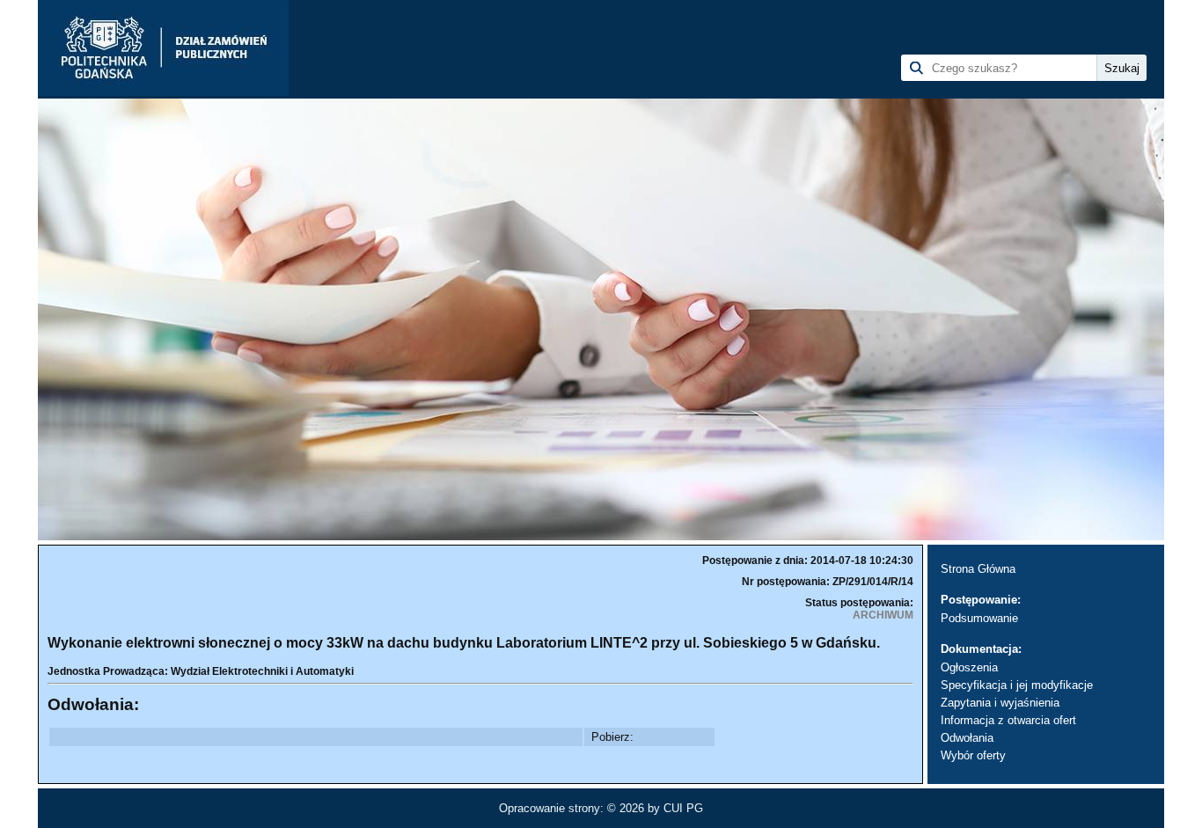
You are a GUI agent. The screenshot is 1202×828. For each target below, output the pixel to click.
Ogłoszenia (969, 667)
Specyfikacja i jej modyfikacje (1017, 685)
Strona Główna (978, 568)
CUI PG (683, 808)
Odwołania (967, 737)
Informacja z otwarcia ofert (1008, 720)
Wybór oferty (973, 755)
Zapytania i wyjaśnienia (1000, 702)
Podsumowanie (979, 618)
